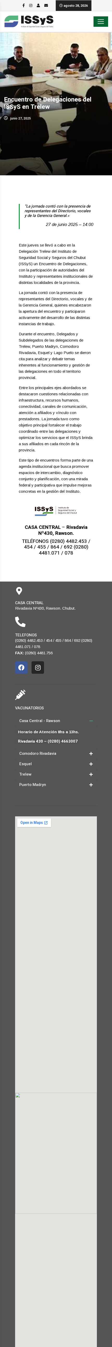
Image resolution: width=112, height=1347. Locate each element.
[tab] (56, 721)
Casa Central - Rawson (39, 721)
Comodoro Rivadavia (37, 753)
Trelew (25, 774)
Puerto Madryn (32, 785)
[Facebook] (21, 667)
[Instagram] (38, 667)
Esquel (25, 764)
